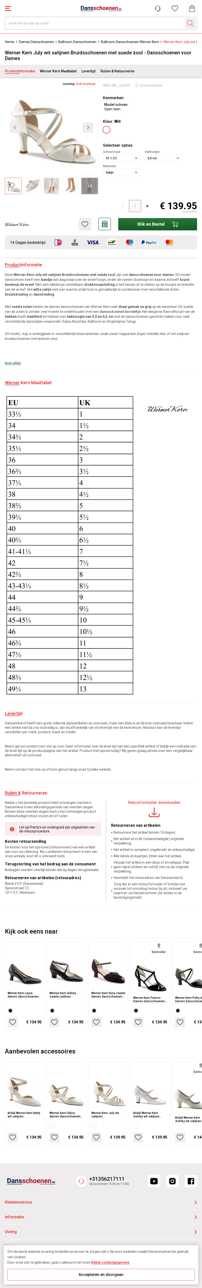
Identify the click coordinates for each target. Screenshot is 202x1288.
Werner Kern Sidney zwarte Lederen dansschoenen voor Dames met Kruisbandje (66, 994)
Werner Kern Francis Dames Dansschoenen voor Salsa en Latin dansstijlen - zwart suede (149, 999)
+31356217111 (107, 1179)
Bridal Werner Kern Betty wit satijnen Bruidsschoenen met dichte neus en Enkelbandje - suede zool (24, 1114)
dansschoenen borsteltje (120, 312)
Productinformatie (20, 71)
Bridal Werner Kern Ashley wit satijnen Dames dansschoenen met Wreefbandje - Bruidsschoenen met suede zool (149, 1114)
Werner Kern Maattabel (58, 71)
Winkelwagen (192, 8)
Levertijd (89, 71)
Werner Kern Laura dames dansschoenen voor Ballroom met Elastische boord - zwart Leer (24, 994)
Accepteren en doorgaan (101, 1274)
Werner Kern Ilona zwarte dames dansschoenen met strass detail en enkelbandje (108, 994)
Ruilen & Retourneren (118, 71)
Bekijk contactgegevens (110, 1262)
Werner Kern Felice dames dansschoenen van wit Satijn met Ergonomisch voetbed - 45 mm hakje (66, 1114)
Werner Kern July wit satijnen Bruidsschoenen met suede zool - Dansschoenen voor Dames (105, 1114)
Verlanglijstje (175, 8)
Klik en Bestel (151, 224)
